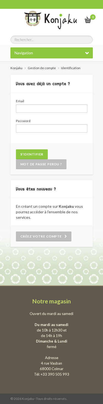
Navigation (24, 52)
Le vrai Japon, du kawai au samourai (74, 19)
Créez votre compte (42, 236)
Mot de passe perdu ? (41, 164)
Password (23, 121)
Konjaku (16, 68)
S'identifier (31, 154)
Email (20, 101)
